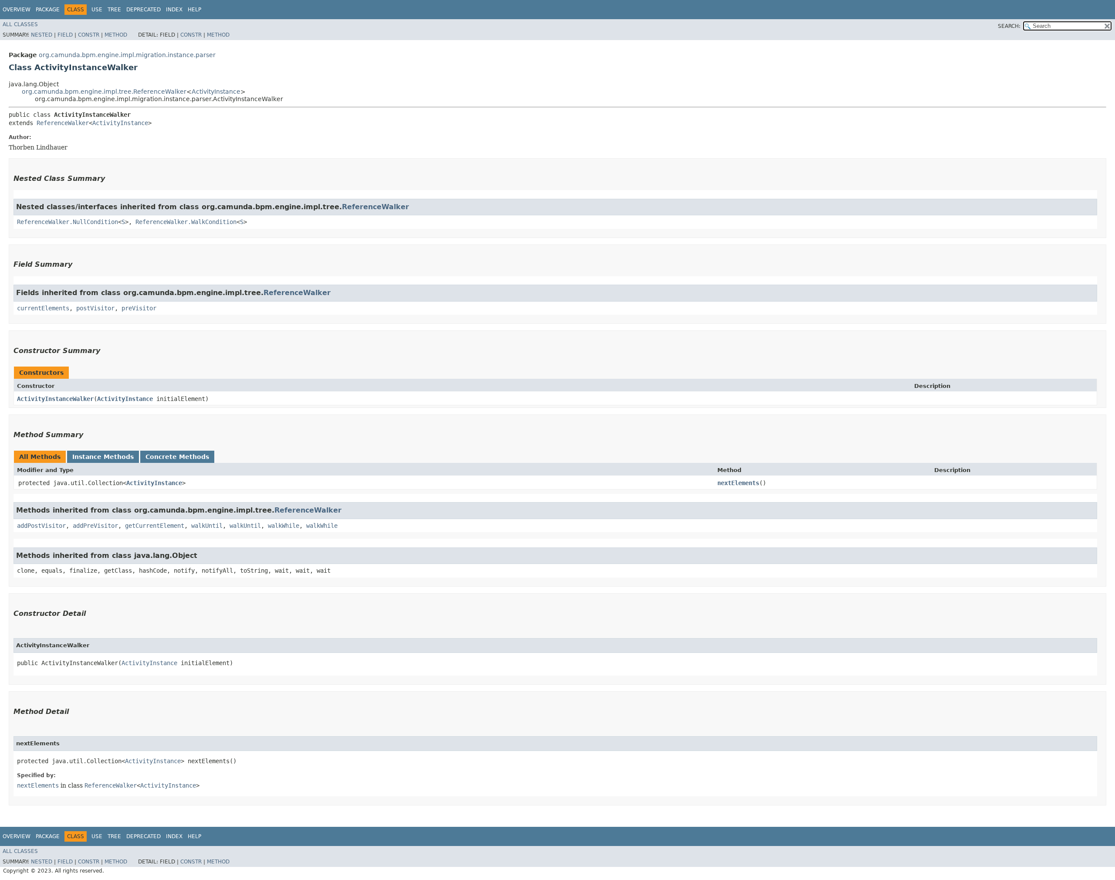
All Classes (20, 24)
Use (96, 10)
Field (65, 35)
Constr (88, 35)
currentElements (43, 308)
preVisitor (139, 308)
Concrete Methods (177, 456)
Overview (16, 10)
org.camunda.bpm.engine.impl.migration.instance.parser (127, 54)
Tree (114, 10)
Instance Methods (103, 456)
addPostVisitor (41, 525)
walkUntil (207, 525)
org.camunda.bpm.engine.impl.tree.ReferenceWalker (104, 91)
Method (116, 35)
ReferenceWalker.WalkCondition (186, 221)
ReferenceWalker (63, 122)
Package (48, 10)
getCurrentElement (154, 525)
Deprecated (143, 10)
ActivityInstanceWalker (55, 398)
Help (194, 10)
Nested (41, 35)
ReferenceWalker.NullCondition (67, 221)
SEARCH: (1009, 26)
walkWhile (283, 525)
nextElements (738, 482)
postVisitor (95, 308)
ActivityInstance (216, 91)
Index (174, 10)
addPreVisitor (95, 525)
